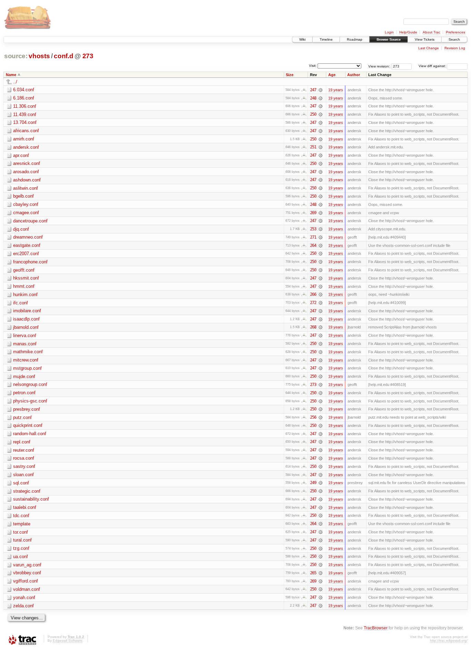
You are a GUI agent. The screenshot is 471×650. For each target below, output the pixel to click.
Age (331, 75)
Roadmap (354, 39)
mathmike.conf (28, 351)
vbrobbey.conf (27, 572)
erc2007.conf (26, 253)
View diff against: (433, 66)
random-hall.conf (29, 433)
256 (313, 417)
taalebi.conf (24, 507)
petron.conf (24, 392)
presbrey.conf (26, 409)
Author (353, 75)
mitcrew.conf (25, 360)
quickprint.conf (27, 425)
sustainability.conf (31, 499)
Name (11, 75)
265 (313, 572)
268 (313, 327)
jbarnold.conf (26, 327)
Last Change (428, 48)
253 (313, 229)
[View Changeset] (320, 89)
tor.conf (20, 532)
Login (389, 32)
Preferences (455, 32)
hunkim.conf (25, 294)
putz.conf (22, 417)
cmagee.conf (26, 212)
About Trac (431, 32)
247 (313, 89)
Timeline (326, 39)
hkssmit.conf (26, 278)
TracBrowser (376, 628)
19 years (335, 90)
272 (313, 302)
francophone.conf (30, 261)
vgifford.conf (25, 581)
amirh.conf (23, 138)
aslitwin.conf (25, 188)
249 (313, 482)
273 (87, 56)
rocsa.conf (23, 458)
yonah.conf (24, 597)
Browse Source (389, 39)
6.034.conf (23, 89)
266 (313, 294)
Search (454, 39)
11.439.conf (24, 114)
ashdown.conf (27, 179)
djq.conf (21, 229)
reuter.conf (23, 450)
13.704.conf (25, 122)
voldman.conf (26, 589)
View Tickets (424, 39)
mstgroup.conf (27, 368)
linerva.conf (24, 335)
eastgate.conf (26, 245)
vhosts (39, 56)
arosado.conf (26, 171)
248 (313, 98)
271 (313, 237)
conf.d (63, 56)
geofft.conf (23, 270)
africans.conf (26, 130)
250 (313, 114)
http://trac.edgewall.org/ (449, 640)
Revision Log (454, 48)
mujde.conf (24, 376)
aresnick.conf (26, 163)
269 (313, 212)
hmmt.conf (23, 286)
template (21, 523)
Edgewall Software (67, 640)
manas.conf (25, 343)
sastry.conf (24, 466)
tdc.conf (21, 515)
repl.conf (21, 441)
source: (16, 56)
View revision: (379, 66)
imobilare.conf (27, 310)
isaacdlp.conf (26, 319)
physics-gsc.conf (30, 400)
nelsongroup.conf (30, 384)
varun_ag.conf (27, 564)
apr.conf (21, 155)
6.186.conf (23, 98)
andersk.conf (26, 147)
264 (313, 245)
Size (289, 75)
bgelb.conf (23, 196)
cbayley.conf (25, 204)
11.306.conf (24, 106)
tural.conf (22, 540)
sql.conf (21, 482)
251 (313, 147)
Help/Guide (408, 32)
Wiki (302, 39)
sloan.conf (23, 474)
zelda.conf (23, 605)
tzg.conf (21, 548)
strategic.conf (26, 491)
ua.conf (20, 556)
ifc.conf (20, 302)
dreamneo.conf (28, 237)
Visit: (313, 65)
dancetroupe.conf (30, 220)
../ (15, 81)
